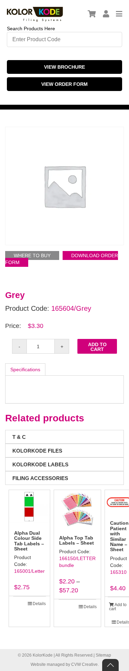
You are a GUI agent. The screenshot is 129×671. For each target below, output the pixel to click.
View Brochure (64, 67)
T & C (19, 437)
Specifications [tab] (25, 369)
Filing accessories (40, 478)
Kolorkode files (37, 451)
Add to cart (97, 347)
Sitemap (103, 655)
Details (39, 603)
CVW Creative (84, 664)
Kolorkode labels (40, 464)
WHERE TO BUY (32, 255)
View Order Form (64, 84)
